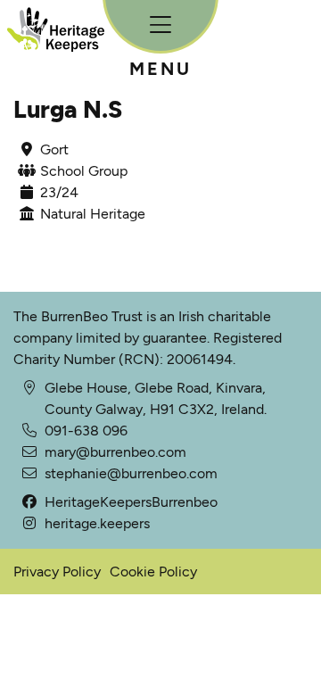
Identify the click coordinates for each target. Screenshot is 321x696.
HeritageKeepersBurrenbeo (131, 501)
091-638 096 (86, 430)
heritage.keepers (97, 523)
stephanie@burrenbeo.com (131, 473)
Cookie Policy (153, 571)
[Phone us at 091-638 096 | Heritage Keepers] (29, 452)
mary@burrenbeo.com (115, 451)
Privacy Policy (57, 571)
